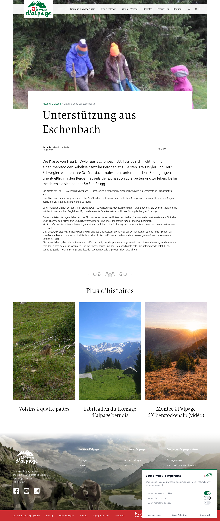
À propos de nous (101, 515)
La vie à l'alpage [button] (108, 8)
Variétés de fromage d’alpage (181, 465)
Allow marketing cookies (159, 503)
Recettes (148, 8)
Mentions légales (66, 515)
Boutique (178, 8)
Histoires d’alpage (52, 103)
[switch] (207, 493)
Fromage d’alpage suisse (182, 449)
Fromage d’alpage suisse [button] (82, 8)
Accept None (154, 515)
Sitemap (49, 515)
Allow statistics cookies (159, 498)
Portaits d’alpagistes (133, 465)
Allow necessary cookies (160, 493)
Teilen (163, 148)
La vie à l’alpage (89, 449)
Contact (83, 515)
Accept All (204, 515)
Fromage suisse (174, 460)
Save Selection (179, 515)
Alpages (83, 460)
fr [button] (198, 8)
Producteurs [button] (163, 8)
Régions (83, 465)
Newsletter (120, 515)
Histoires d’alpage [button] (130, 8)
